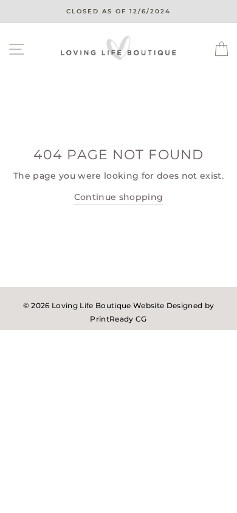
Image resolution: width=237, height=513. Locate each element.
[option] (118, 11)
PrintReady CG (118, 318)
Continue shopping (118, 197)
